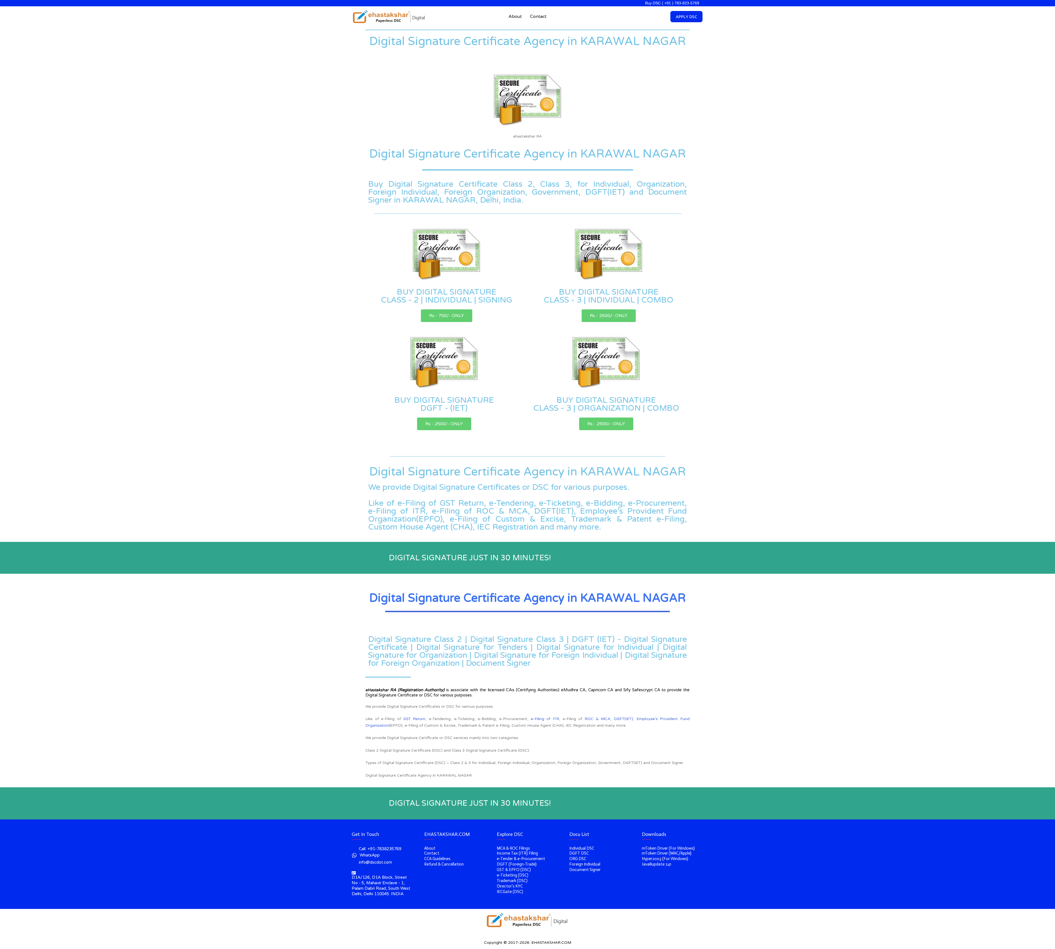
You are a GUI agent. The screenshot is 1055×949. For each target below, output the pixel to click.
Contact (538, 16)
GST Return (414, 718)
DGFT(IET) (623, 718)
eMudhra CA (573, 689)
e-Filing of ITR (545, 718)
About (515, 16)
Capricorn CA (600, 689)
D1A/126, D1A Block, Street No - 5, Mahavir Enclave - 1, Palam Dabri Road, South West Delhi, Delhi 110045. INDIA (381, 885)
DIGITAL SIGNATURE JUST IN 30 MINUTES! (470, 557)
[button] (446, 315)
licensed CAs (501, 690)
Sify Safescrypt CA (641, 689)
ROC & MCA (597, 718)
